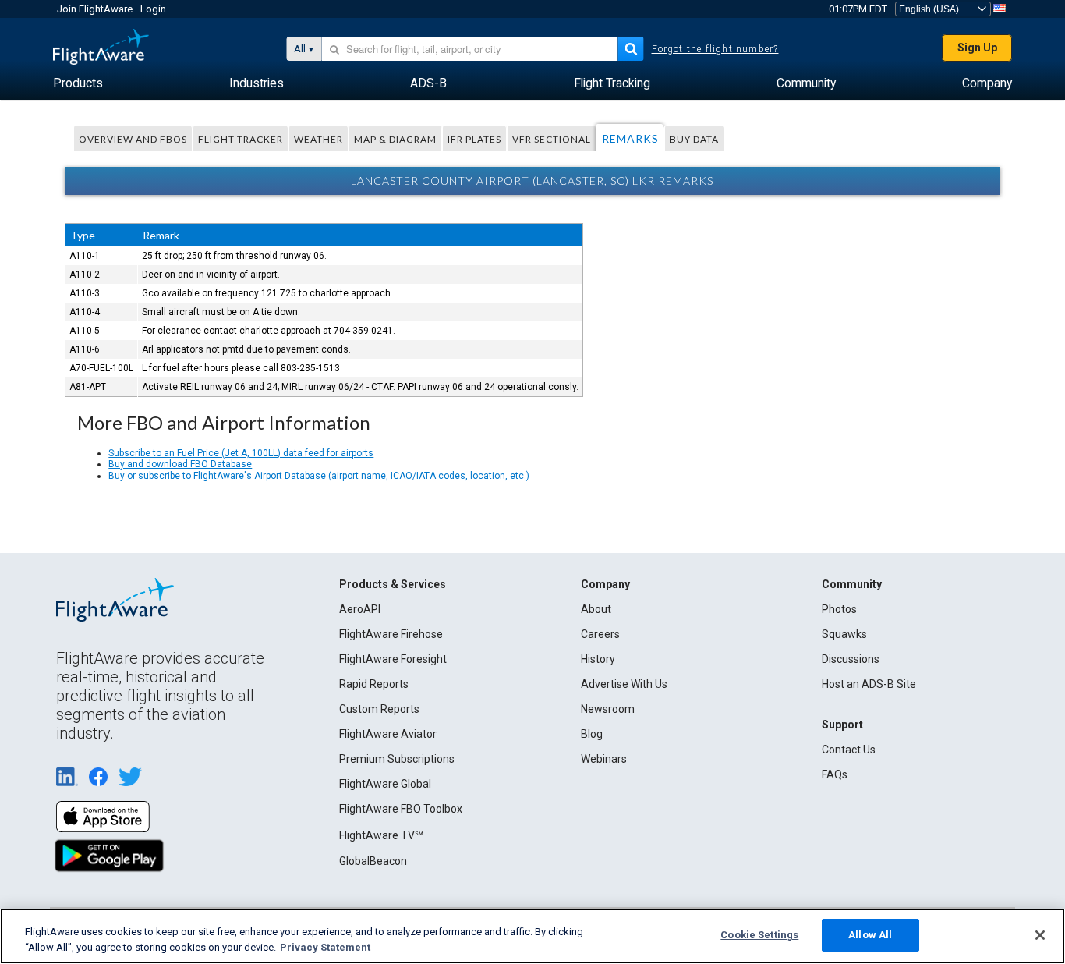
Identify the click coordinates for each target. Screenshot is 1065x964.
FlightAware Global (385, 784)
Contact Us (849, 749)
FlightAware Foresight (393, 659)
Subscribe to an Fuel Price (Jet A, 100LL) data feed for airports (240, 453)
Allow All (870, 935)
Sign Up (977, 47)
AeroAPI (359, 609)
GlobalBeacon (373, 861)
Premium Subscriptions (397, 759)
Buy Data (694, 139)
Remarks (630, 138)
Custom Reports (379, 709)
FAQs (834, 774)
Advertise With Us (624, 684)
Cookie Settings (759, 935)
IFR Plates (474, 139)
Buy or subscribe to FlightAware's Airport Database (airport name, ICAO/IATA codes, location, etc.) (318, 475)
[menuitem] (78, 83)
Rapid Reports (374, 684)
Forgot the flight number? (715, 49)
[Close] (1040, 935)
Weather (318, 139)
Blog (592, 734)
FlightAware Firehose (391, 634)
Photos (839, 609)
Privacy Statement (325, 947)
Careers (600, 634)
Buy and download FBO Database (180, 464)
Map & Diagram (395, 139)
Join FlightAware (95, 9)
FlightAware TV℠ (381, 835)
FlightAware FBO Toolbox (400, 809)
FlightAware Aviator (388, 734)
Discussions (850, 659)
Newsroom (608, 709)
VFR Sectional (551, 139)
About (596, 609)
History (598, 659)
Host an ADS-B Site (869, 684)
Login (153, 9)
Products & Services (392, 584)
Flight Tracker (240, 139)
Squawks (844, 634)
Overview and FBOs (133, 139)
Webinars (604, 759)
